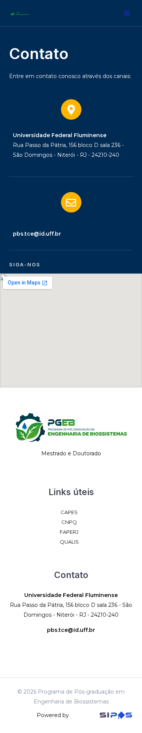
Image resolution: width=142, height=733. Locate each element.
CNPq (69, 522)
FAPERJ (69, 532)
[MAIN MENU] (126, 13)
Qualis (69, 542)
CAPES (69, 512)
